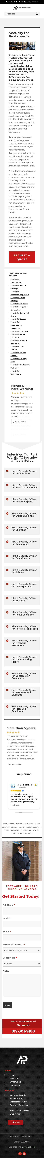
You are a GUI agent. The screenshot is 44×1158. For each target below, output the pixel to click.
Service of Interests (14, 944)
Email (6, 918)
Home (12, 1075)
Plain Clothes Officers (19, 1110)
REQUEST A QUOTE (22, 257)
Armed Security (16, 1098)
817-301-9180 (23, 1031)
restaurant (13, 243)
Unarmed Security (18, 1095)
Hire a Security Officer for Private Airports (24, 500)
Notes (6, 970)
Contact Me (10, 957)
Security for (19, 304)
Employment (15, 1114)
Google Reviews (24, 774)
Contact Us (15, 1085)
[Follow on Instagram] (24, 1153)
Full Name (9, 905)
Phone (7, 931)
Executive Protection (19, 1105)
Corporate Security (18, 1101)
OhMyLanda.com (27, 1147)
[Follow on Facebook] (20, 1153)
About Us (14, 1078)
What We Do (15, 1082)
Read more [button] (15, 805)
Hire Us (15, 1122)
